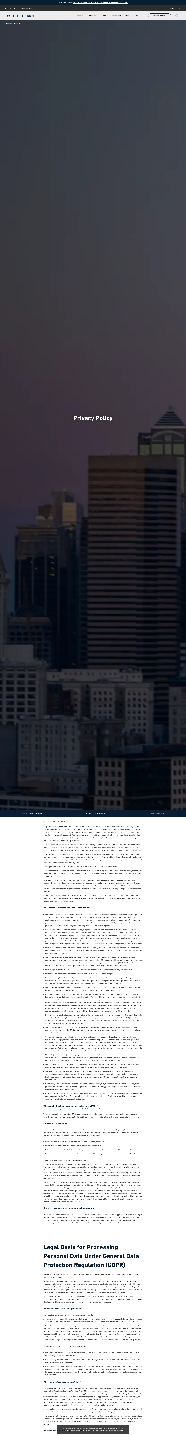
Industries (93, 16)
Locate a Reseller (26, 8)
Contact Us (139, 16)
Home (8, 23)
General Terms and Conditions (32, 813)
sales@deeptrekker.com (75, 1154)
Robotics (81, 16)
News (172, 8)
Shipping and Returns (157, 813)
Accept (127, 1427)
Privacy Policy (118, 1430)
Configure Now (159, 16)
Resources (116, 16)
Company (105, 16)
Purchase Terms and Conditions (95, 813)
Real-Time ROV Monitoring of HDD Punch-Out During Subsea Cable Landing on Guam (100, 3)
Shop (127, 16)
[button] (176, 16)
